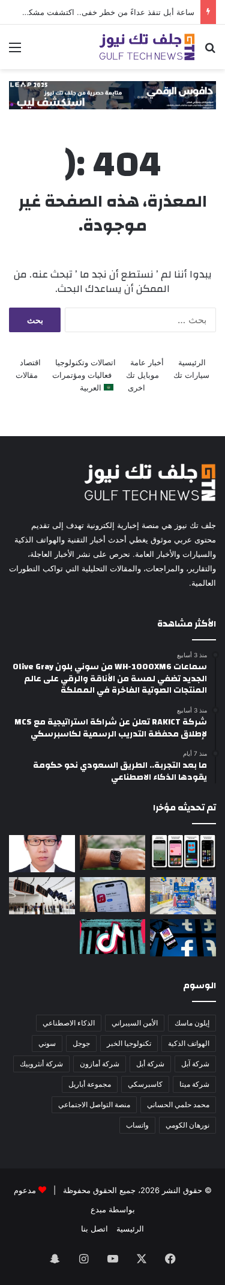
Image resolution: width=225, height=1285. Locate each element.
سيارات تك (191, 375)
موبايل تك (142, 375)
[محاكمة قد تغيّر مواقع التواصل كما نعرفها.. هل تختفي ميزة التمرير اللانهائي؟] (183, 937)
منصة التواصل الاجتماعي (94, 1104)
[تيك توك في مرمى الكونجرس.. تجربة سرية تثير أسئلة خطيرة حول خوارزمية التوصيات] (113, 936)
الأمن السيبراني (135, 1022)
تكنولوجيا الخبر (129, 1043)
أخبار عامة (147, 362)
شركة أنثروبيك (41, 1063)
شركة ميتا (194, 1084)
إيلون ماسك (192, 1022)
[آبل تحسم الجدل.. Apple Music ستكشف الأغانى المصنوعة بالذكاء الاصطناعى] (113, 894)
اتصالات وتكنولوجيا (85, 362)
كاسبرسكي (145, 1084)
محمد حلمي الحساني (178, 1104)
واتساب (137, 1124)
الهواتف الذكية (188, 1043)
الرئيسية (192, 362)
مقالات (27, 375)
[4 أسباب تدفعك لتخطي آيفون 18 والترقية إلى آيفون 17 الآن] (42, 895)
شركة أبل (150, 1063)
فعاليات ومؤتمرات (82, 375)
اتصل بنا (94, 1228)
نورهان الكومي (187, 1124)
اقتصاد (30, 362)
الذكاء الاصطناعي (69, 1022)
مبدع (98, 1209)
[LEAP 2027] (112, 94)
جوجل (81, 1043)
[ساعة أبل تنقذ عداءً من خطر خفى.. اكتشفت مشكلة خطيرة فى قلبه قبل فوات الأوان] (113, 852)
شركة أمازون (99, 1063)
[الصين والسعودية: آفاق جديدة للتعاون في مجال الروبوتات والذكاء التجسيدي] (42, 853)
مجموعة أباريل (89, 1084)
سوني (47, 1043)
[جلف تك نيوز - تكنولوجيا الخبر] (147, 47)
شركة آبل (195, 1063)
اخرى (136, 387)
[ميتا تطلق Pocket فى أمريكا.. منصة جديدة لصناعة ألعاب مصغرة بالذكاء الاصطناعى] (183, 852)
